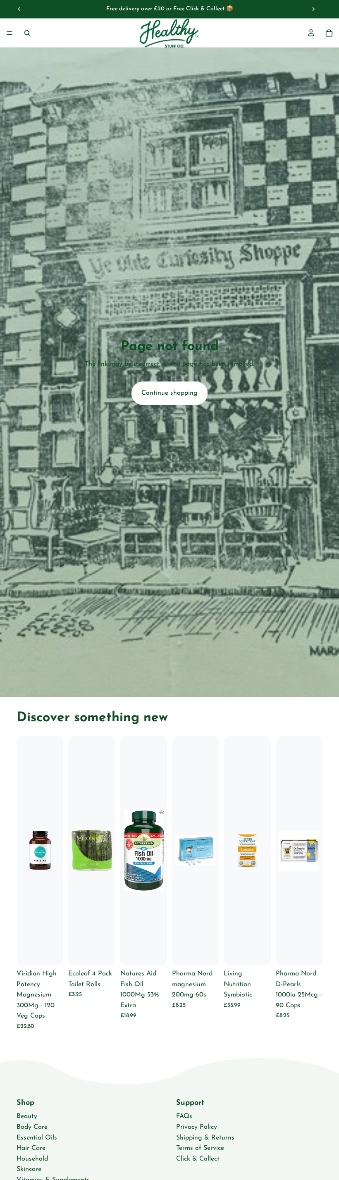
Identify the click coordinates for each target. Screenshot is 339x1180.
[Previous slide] (19, 9)
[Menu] (9, 33)
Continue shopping (169, 393)
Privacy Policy (196, 1127)
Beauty (27, 1116)
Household (32, 1159)
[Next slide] (313, 9)
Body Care (32, 1127)
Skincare (29, 1169)
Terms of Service (200, 1148)
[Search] (27, 33)
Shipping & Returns (205, 1138)
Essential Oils (37, 1138)
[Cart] (329, 33)
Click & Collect (198, 1159)
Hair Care (31, 1148)
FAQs (184, 1116)
